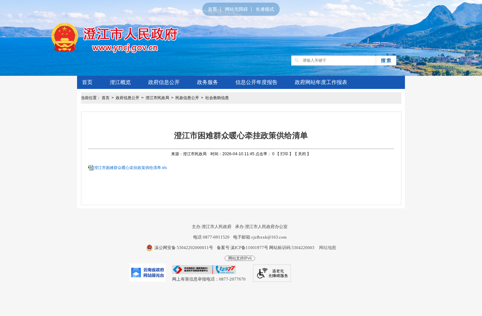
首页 (212, 9)
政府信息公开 (164, 82)
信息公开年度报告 (256, 82)
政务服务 (207, 82)
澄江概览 (120, 82)
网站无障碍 (236, 9)
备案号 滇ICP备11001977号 (242, 247)
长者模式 (265, 9)
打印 (284, 154)
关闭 (302, 154)
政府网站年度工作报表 (321, 82)
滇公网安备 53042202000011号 (183, 247)
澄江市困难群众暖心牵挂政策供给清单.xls (130, 167)
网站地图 (327, 247)
